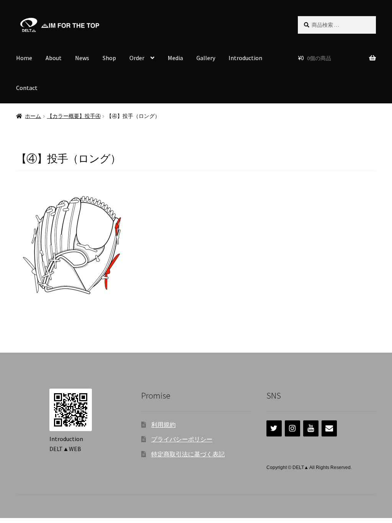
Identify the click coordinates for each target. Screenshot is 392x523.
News (82, 58)
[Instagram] (292, 428)
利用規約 (163, 424)
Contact (27, 88)
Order (136, 58)
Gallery (205, 58)
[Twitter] (274, 428)
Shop (109, 58)
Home (24, 58)
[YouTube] (310, 428)
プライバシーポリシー (181, 439)
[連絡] (329, 428)
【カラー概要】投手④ (74, 116)
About (54, 58)
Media (175, 58)
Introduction (245, 58)
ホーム (33, 116)
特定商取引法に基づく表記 (188, 454)
